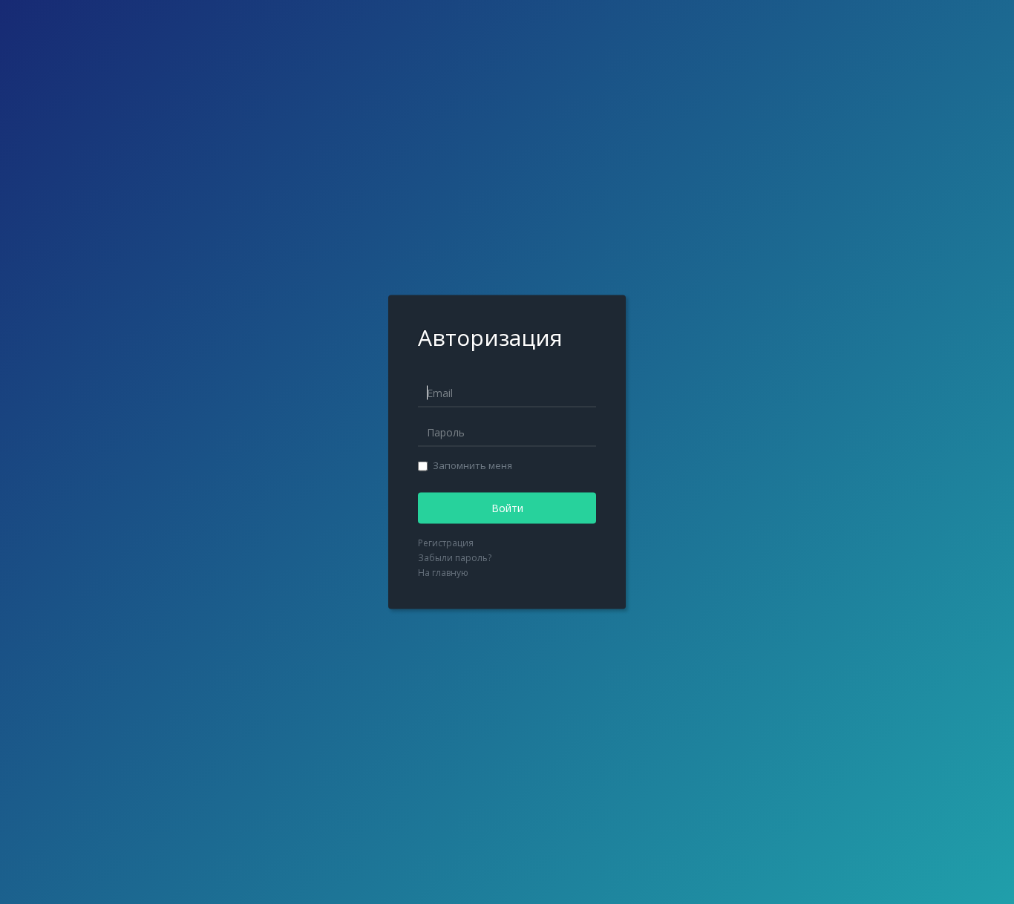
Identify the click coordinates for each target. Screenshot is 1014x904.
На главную (443, 572)
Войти (507, 508)
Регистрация (446, 543)
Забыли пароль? (454, 557)
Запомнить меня (472, 465)
